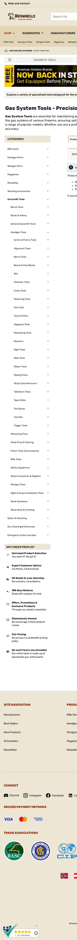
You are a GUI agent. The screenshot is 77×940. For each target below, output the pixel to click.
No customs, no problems (26, 581)
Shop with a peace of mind (26, 593)
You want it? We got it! (24, 556)
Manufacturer (12, 714)
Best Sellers (11, 723)
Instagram (35, 795)
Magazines (59, 42)
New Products (12, 732)
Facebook (58, 795)
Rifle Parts (9, 42)
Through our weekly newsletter (29, 609)
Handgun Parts (25, 42)
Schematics (31, 33)
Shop (8, 33)
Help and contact (18, 3)
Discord (14, 795)
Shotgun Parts (43, 42)
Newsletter (10, 749)
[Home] (9, 60)
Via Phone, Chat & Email (25, 568)
